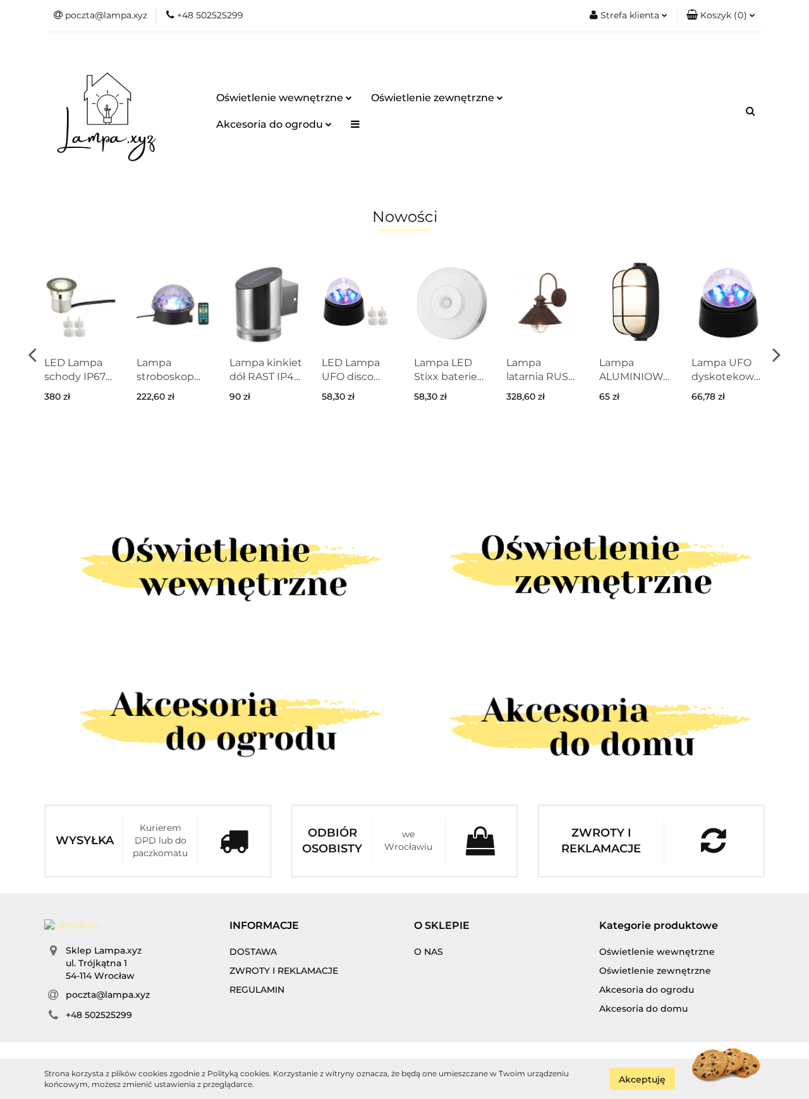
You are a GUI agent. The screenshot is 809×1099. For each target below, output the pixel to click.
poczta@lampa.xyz (108, 994)
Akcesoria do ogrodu (270, 124)
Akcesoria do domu (643, 1008)
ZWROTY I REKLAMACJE (283, 970)
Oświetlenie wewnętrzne (281, 98)
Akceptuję (642, 1078)
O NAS (428, 951)
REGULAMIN (256, 989)
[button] (721, 16)
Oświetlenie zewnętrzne (434, 98)
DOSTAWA (253, 951)
